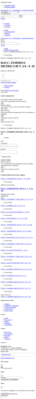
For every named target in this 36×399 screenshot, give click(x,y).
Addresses (7, 323)
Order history (8, 325)
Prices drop (7, 332)
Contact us (7, 339)
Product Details (8, 85)
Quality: (6, 137)
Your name (4, 143)
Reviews (7, 87)
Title (2, 141)
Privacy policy (8, 310)
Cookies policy (8, 309)
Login (6, 318)
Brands (6, 337)
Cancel (3, 160)
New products (8, 334)
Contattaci (7, 35)
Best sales (7, 335)
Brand (2, 90)
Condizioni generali (10, 307)
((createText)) (14, 379)
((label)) (3, 377)
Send (8, 160)
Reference (4, 71)
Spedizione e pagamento (11, 305)
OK (2, 103)
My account (7, 320)
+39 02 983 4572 (6, 354)
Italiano (12, 7)
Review (3, 149)
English (12, 5)
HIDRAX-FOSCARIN (12, 90)
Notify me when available (8, 82)
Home (6, 30)
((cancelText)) (5, 379)
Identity (6, 321)
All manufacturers (9, 32)
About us (7, 33)
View (2, 197)
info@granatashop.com (7, 358)
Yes (6, 108)
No (2, 108)
